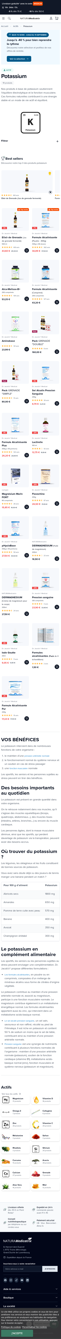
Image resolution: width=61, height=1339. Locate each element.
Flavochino (38, 494)
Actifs (15, 26)
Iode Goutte (8, 652)
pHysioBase (9, 545)
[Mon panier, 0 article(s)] (56, 18)
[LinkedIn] (27, 1280)
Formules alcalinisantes (45, 656)
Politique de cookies (11, 1327)
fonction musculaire (19, 768)
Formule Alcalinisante (44, 239)
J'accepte (17, 1333)
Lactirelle (37, 442)
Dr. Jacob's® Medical (9, 233)
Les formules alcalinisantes (17, 974)
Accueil (4, 26)
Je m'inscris (50, 1269)
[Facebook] (5, 1280)
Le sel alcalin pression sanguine (19, 1020)
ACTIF (8, 70)
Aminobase (8, 341)
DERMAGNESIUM (45, 547)
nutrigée (5, 490)
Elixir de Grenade (14, 239)
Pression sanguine (42, 597)
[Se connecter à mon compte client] (51, 18)
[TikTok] (16, 1280)
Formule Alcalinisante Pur (14, 707)
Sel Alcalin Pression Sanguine (43, 392)
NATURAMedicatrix (39, 541)
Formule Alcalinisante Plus (14, 443)
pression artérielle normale (37, 755)
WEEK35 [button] (38, 3)
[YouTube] (22, 1280)
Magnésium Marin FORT (12, 495)
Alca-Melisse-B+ (11, 289)
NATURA (30, 18)
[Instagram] (11, 1280)
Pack (34, 331)
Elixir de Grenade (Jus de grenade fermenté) (21, 198)
